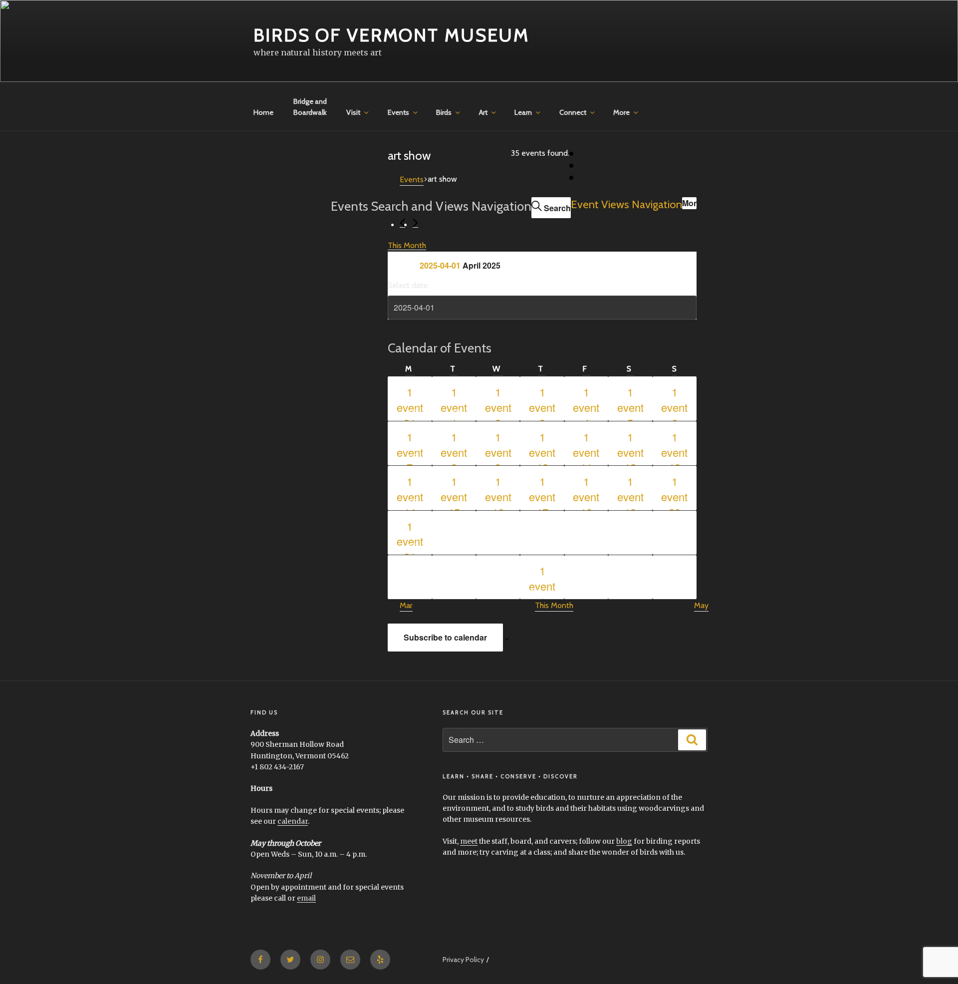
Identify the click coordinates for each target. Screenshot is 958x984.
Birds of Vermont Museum (391, 35)
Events (398, 112)
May (701, 605)
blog (624, 841)
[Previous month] (402, 223)
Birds (444, 112)
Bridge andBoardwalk (310, 107)
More (621, 112)
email (306, 898)
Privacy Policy (463, 959)
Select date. (408, 285)
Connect (572, 112)
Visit (353, 112)
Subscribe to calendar (445, 637)
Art (483, 112)
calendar (292, 821)
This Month (407, 245)
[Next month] (415, 223)
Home (263, 112)
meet (469, 841)
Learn (523, 112)
